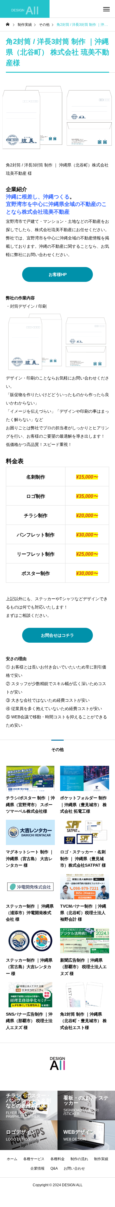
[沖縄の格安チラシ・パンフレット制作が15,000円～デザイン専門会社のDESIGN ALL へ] (25, 9)
